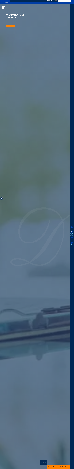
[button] (2, 197)
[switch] (51, 1)
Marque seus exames (10, 27)
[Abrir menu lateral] (70, 1)
